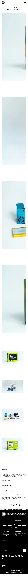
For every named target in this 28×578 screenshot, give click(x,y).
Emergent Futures (6, 535)
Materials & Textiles (6, 538)
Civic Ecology (5, 533)
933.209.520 (17, 519)
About (5, 524)
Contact (16, 527)
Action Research (6, 531)
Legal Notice (8, 572)
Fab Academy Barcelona (19, 535)
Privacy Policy (13, 572)
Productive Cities (6, 539)
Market (15, 7)
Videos (19, 524)
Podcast (23, 524)
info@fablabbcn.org (18, 520)
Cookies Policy (19, 572)
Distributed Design (6, 534)
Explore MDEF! (18, 509)
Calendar (16, 540)
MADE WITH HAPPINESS (15, 570)
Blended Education (18, 531)
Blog (15, 538)
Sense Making (5, 540)
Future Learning (5, 536)
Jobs (11, 527)
